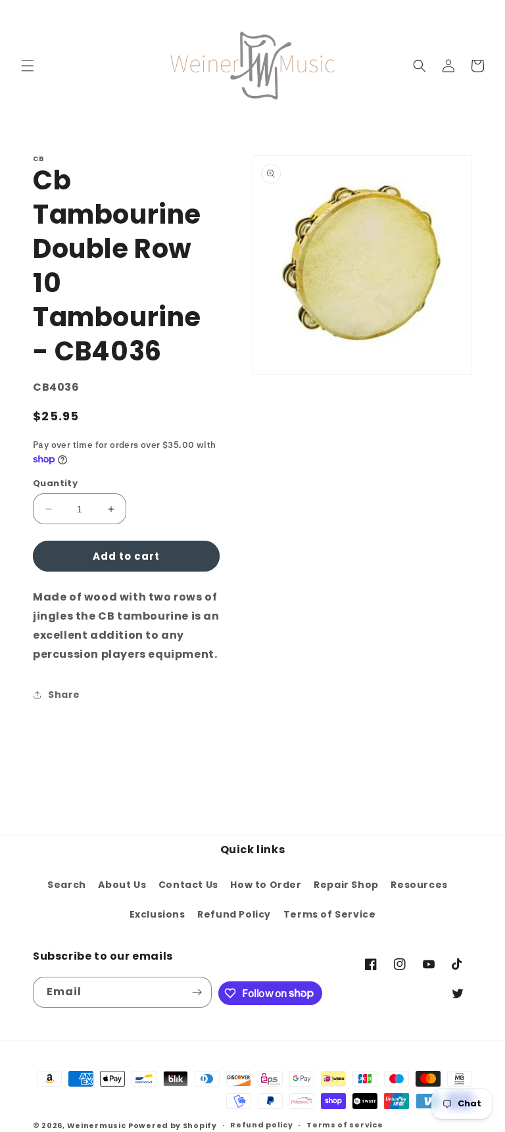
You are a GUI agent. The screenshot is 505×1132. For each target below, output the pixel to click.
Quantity (55, 483)
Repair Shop (346, 884)
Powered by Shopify (172, 1125)
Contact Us (188, 884)
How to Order (265, 884)
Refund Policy (234, 914)
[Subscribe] (196, 992)
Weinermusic (96, 1125)
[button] (27, 65)
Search (66, 884)
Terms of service (344, 1125)
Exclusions (157, 914)
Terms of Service (329, 914)
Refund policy (261, 1125)
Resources (419, 884)
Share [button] (64, 694)
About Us (122, 884)
